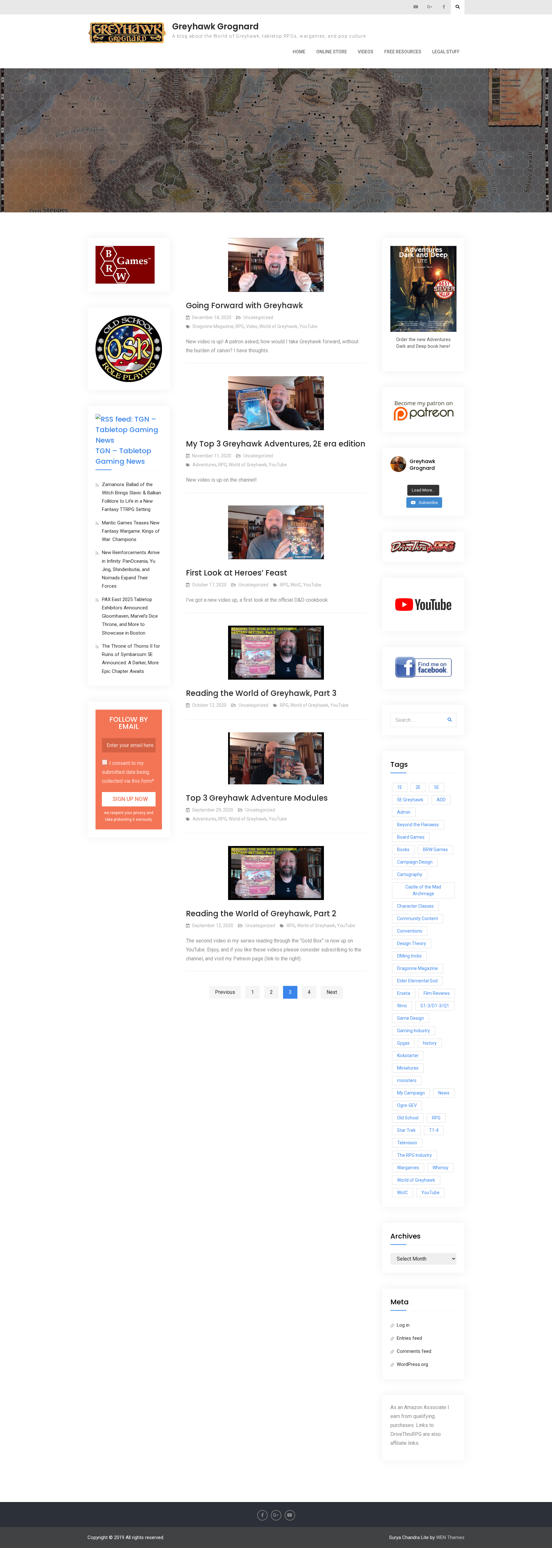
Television (407, 1142)
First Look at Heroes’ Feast (236, 573)
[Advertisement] (276, 114)
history (430, 1043)
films (402, 1005)
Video (251, 326)
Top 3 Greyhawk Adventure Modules (257, 798)
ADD (441, 799)
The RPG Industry (414, 1155)
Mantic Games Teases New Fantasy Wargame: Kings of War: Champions (131, 531)
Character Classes (415, 906)
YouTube (308, 326)
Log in (403, 1325)
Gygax (403, 1043)
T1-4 (434, 1130)
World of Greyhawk (278, 326)
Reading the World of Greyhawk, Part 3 (261, 693)
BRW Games (435, 849)
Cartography (409, 874)
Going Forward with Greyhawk (244, 305)
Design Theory (411, 943)
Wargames (408, 1167)
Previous (225, 992)
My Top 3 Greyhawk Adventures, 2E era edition (275, 443)
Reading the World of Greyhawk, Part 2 (261, 913)
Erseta (403, 993)
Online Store (331, 51)
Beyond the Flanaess (418, 824)
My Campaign (411, 1092)
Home (299, 51)
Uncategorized (258, 317)
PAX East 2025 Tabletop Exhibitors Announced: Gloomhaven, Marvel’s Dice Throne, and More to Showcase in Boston (130, 616)
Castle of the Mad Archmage (423, 890)
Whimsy (440, 1167)
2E (418, 787)
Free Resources (402, 51)
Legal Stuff (446, 51)
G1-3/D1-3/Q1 (434, 1005)
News (443, 1092)
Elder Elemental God (417, 980)
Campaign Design (415, 862)
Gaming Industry (413, 1030)
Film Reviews (437, 993)
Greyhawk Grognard (215, 26)
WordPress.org (412, 1364)
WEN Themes (450, 1537)
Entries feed (409, 1338)
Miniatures (407, 1068)
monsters (407, 1080)
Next (331, 992)
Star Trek (406, 1130)
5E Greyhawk (410, 799)
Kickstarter (408, 1055)
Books (403, 849)
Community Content (417, 918)
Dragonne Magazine (213, 326)
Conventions (409, 931)
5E (436, 787)
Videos (365, 51)
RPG (239, 326)
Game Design (410, 1018)
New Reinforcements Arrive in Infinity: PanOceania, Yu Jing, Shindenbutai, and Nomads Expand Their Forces (131, 569)
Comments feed (414, 1351)
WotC (295, 584)
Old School (407, 1117)
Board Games (411, 837)
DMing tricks (409, 955)
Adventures (204, 464)
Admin (403, 812)
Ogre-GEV (407, 1105)
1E (399, 787)
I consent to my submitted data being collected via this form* (128, 772)
